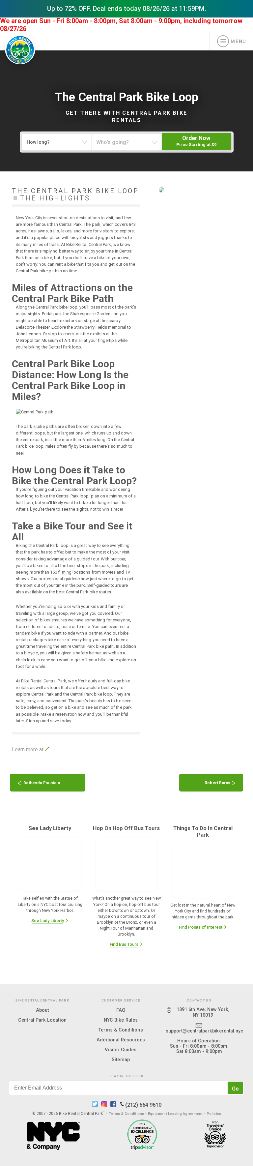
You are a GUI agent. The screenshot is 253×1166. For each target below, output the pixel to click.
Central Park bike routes (88, 591)
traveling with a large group (42, 613)
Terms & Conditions (120, 1029)
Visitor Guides (120, 1049)
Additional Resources (121, 1039)
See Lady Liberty (48, 920)
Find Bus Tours (124, 944)
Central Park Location (42, 1020)
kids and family (105, 606)
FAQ (120, 1010)
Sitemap (121, 1059)
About (42, 1010)
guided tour (88, 558)
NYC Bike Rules (121, 1020)
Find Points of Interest (201, 927)
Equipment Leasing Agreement (175, 1114)
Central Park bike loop (56, 307)
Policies (214, 1114)
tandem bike (28, 633)
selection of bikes (33, 619)
